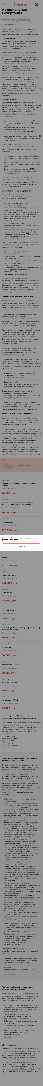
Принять (21, 546)
